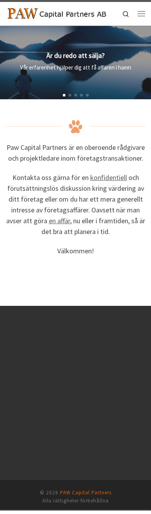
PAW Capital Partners (86, 492)
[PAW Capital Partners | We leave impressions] (57, 12)
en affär (59, 220)
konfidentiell (108, 177)
